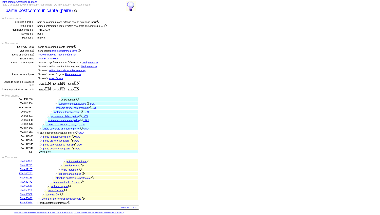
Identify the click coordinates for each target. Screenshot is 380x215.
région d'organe (59, 186)
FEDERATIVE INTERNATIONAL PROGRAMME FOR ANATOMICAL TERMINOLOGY (43, 212)
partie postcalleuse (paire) (57, 148)
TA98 (41, 58)
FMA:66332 (26, 194)
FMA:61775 (26, 165)
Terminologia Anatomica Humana (19, 2)
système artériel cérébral (67, 112)
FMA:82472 (26, 181)
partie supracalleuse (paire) (58, 144)
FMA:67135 (26, 177)
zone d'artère (56, 78)
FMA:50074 (26, 202)
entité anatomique (76, 161)
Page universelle (47, 54)
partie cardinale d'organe (67, 182)
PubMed (54, 58)
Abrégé (86, 62)
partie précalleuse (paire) (57, 140)
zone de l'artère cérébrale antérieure (62, 198)
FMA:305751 (25, 173)
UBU (86, 120)
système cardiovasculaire (73, 103)
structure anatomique (70, 174)
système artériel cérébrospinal (72, 108)
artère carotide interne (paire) (64, 120)
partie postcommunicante (64, 51)
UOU (82, 124)
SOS (92, 103)
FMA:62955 (26, 161)
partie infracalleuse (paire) (57, 136)
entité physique (72, 165)
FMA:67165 (26, 169)
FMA (46, 58)
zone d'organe (56, 190)
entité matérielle (70, 169)
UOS (85, 116)
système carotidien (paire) (65, 116)
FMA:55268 (26, 190)
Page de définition (66, 54)
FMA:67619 (26, 186)
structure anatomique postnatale (73, 178)
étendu (94, 62)
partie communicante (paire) (61, 124)
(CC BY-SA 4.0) (118, 212)
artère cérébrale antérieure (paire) (67, 70)
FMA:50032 (26, 198)
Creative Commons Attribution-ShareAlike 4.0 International (93, 212)
